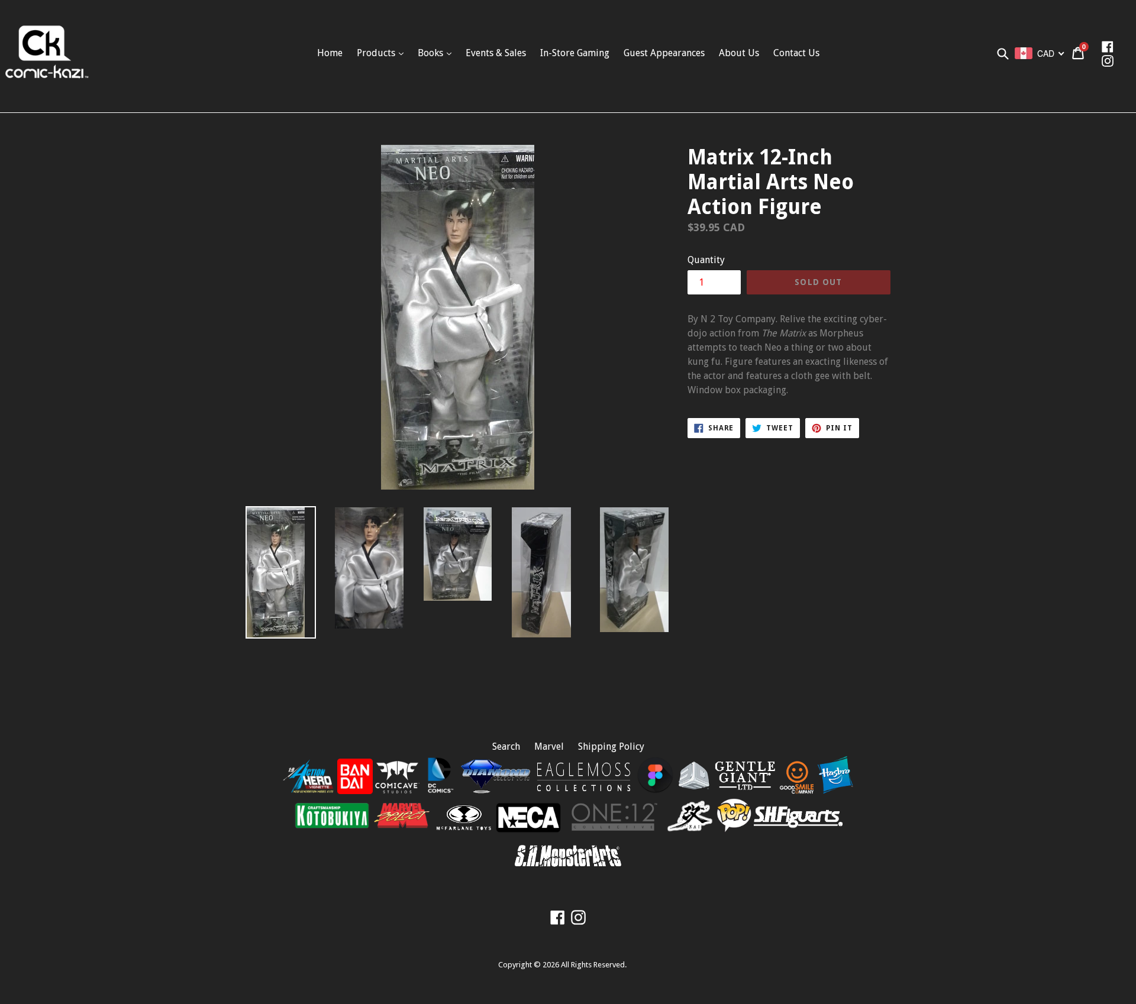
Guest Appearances (664, 53)
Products (377, 53)
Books (432, 53)
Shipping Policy (611, 746)
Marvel (549, 746)
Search (506, 746)
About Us (739, 53)
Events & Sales (496, 53)
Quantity (706, 259)
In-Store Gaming (574, 53)
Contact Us (796, 53)
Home (330, 53)
